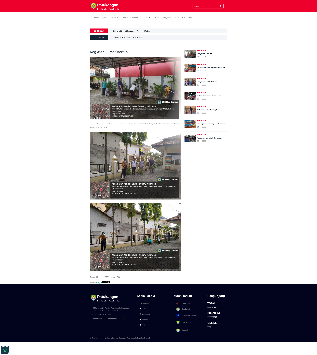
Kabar (124, 18)
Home (96, 18)
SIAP (177, 18)
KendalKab (185, 309)
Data (114, 18)
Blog (143, 325)
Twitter (144, 309)
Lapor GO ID (187, 304)
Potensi (135, 18)
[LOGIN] (184, 6)
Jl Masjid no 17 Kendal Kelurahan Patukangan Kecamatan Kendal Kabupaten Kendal (110, 309)
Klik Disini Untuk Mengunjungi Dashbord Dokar (131, 31)
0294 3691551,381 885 (101, 314)
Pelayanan (167, 18)
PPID (146, 18)
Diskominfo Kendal (188, 316)
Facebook (145, 303)
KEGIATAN (201, 50)
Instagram (146, 314)
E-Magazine (187, 18)
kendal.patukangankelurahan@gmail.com (108, 318)
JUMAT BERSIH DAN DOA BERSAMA (128, 37)
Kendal (184, 330)
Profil (104, 18)
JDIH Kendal (185, 322)
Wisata (156, 18)
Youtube (145, 319)
